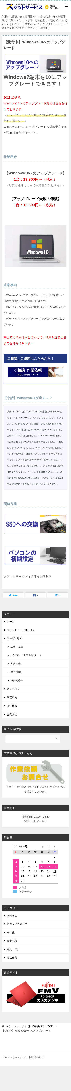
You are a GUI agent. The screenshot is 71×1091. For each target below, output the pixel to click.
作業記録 (12, 940)
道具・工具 (13, 949)
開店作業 (12, 957)
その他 (11, 932)
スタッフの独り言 (17, 923)
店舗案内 (12, 697)
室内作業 (16, 663)
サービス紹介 (14, 638)
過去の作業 (13, 688)
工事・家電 (17, 646)
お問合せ (12, 714)
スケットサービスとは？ (21, 630)
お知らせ (12, 915)
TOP (29, 1026)
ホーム (11, 621)
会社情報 (12, 705)
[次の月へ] (55, 847)
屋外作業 (16, 672)
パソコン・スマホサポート (26, 655)
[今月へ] (48, 847)
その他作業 (17, 680)
